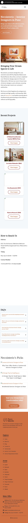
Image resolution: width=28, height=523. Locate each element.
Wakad (6, 489)
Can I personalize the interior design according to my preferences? (13, 341)
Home (6, 439)
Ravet (6, 486)
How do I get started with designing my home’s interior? (13, 315)
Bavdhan (7, 472)
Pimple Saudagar (8, 479)
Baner (6, 469)
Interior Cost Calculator (10, 451)
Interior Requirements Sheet (11, 453)
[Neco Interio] (4, 7)
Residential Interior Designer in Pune (14, 386)
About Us (7, 441)
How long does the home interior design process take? (11, 328)
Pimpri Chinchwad (9, 481)
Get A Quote (6, 32)
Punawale (7, 484)
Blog (6, 444)
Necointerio (15, 518)
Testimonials (8, 448)
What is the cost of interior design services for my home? (13, 321)
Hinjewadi (7, 474)
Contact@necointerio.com (14, 510)
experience (8, 95)
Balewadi (7, 467)
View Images (14, 143)
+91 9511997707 (12, 506)
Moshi (6, 477)
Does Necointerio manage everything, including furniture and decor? (11, 334)
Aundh (6, 464)
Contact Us (7, 446)
